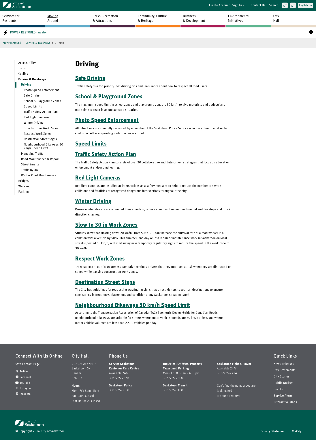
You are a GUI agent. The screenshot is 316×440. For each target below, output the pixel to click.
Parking (23, 191)
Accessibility (27, 63)
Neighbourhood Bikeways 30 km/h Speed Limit (43, 146)
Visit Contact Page (27, 364)
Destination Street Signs (40, 139)
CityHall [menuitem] (276, 18)
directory (233, 396)
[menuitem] (42, 63)
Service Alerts (283, 395)
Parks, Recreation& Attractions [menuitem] (105, 18)
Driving (26, 84)
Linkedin (25, 393)
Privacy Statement (273, 431)
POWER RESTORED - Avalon (28, 32)
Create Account (219, 5)
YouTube (25, 382)
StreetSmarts (30, 164)
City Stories (281, 376)
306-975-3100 (173, 390)
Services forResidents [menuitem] (11, 18)
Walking (23, 186)
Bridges (23, 181)
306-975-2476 (119, 378)
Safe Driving (32, 95)
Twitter (24, 371)
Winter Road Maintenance (38, 175)
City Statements (285, 370)
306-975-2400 (173, 378)
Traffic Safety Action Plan (41, 112)
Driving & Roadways (37, 42)
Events (278, 389)
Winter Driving (34, 122)
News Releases (284, 364)
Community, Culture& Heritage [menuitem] (152, 18)
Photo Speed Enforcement (41, 90)
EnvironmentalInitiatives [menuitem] (238, 18)
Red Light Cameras (36, 117)
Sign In (237, 5)
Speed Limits (33, 106)
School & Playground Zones (42, 101)
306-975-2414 (227, 373)
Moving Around (12, 42)
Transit (23, 68)
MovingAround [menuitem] (52, 18)
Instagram (26, 388)
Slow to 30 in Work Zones (41, 128)
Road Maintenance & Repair (40, 159)
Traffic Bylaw (29, 170)
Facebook (25, 377)
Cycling (23, 73)
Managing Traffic (32, 153)
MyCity (297, 431)
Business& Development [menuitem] (194, 18)
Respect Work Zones (37, 133)
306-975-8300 (119, 390)
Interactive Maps (285, 402)
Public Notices (283, 383)
